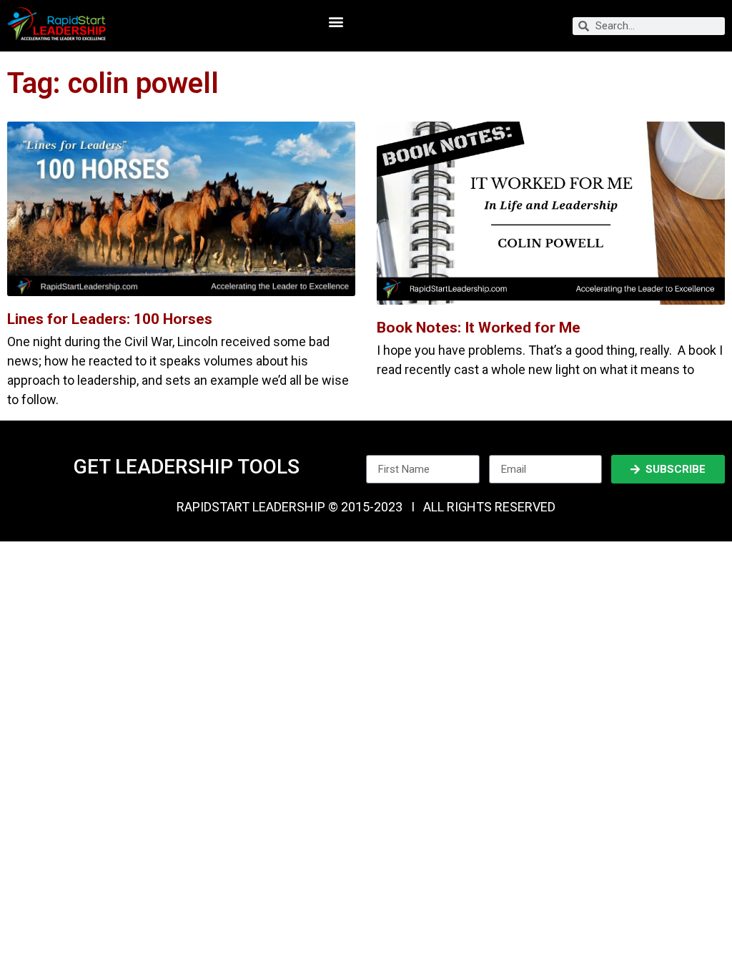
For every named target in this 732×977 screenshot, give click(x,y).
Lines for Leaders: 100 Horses (109, 319)
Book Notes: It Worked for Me (478, 327)
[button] (335, 22)
